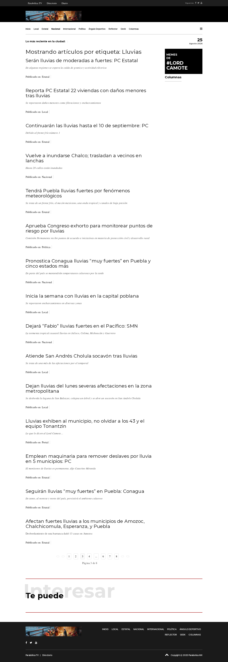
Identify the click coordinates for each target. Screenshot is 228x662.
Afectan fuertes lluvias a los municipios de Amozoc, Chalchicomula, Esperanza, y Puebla (85, 523)
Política (82, 29)
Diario (65, 3)
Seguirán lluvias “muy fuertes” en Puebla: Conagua (85, 491)
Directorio (52, 3)
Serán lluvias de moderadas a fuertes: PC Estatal (82, 60)
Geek (123, 29)
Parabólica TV (35, 3)
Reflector (113, 29)
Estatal (45, 29)
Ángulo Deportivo (97, 29)
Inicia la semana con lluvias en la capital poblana (82, 296)
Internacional (69, 29)
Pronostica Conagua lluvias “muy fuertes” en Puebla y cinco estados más (88, 263)
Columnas (134, 29)
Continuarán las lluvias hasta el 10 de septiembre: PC (87, 125)
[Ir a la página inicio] (57, 556)
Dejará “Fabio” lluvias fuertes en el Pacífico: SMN (82, 326)
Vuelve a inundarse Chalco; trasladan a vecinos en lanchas (84, 158)
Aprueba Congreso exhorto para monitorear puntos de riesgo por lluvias (89, 228)
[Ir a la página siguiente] (122, 556)
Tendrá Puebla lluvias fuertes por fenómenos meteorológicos (78, 193)
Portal (45, 442)
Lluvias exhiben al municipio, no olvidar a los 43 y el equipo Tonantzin (85, 423)
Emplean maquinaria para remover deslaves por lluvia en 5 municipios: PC (89, 458)
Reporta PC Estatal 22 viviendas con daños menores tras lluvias (86, 93)
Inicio (28, 29)
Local (36, 29)
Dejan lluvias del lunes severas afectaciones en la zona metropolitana (89, 388)
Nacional (55, 29)
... (96, 556)
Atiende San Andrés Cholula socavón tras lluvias (81, 356)
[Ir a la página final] (127, 556)
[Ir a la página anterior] (63, 556)
